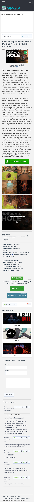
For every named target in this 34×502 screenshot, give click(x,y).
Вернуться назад (10, 304)
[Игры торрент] (13, 8)
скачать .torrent (17, 288)
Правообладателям (9, 500)
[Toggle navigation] (29, 2)
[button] (29, 304)
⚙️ (23, 36)
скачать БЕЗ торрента (17, 295)
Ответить (17, 407)
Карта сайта (21, 500)
